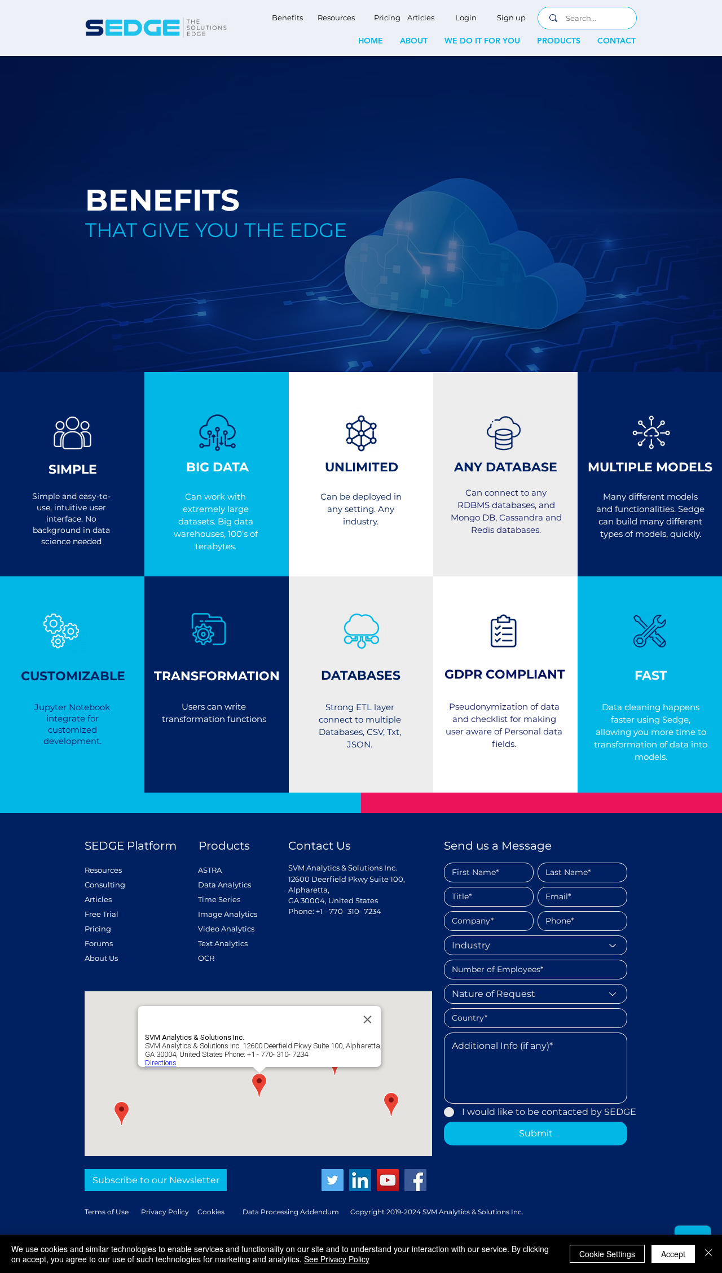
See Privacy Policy (336, 1259)
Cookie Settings (607, 1253)
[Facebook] (415, 1180)
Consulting (105, 884)
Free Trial (101, 913)
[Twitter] (333, 1180)
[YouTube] (388, 1180)
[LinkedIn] (360, 1180)
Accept (673, 1253)
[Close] (708, 1254)
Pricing (98, 928)
